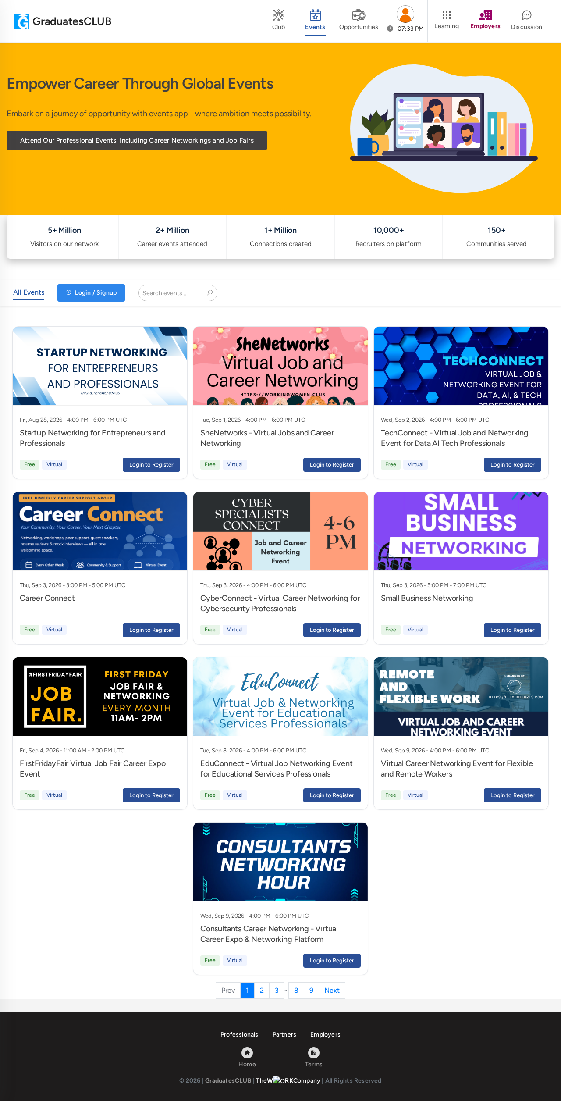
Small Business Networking (427, 598)
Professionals (239, 1034)
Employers (325, 1034)
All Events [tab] (28, 292)
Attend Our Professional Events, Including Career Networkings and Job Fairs (137, 140)
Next (332, 990)
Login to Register (151, 464)
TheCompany (288, 1080)
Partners (285, 1034)
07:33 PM (410, 28)
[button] (405, 21)
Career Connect (47, 598)
